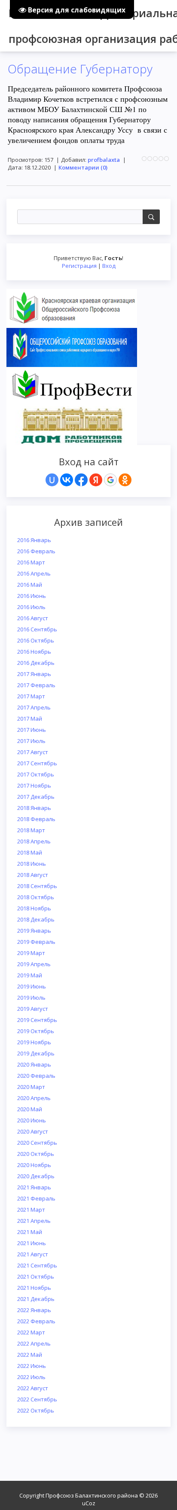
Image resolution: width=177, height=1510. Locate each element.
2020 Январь (34, 1064)
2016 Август (32, 618)
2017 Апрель (34, 707)
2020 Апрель (34, 1098)
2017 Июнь (31, 730)
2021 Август (32, 1254)
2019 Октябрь (35, 1031)
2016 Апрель (34, 573)
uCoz (88, 1503)
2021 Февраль (36, 1198)
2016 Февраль (36, 551)
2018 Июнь (31, 863)
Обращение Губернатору (80, 69)
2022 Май (29, 1354)
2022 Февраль (36, 1321)
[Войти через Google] (110, 479)
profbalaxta (104, 160)
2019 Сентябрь (37, 1020)
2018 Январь (34, 808)
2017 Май (29, 718)
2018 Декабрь (36, 919)
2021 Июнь (31, 1243)
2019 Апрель (34, 964)
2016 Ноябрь (34, 651)
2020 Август (32, 1131)
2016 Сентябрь (37, 629)
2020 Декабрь (36, 1176)
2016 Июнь (31, 596)
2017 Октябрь (35, 774)
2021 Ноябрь (34, 1288)
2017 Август (32, 752)
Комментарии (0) (82, 167)
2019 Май (29, 975)
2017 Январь (34, 674)
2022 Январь (34, 1310)
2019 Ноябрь (34, 1042)
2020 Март (31, 1087)
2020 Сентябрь (37, 1142)
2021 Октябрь (35, 1276)
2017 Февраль (36, 685)
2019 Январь (34, 930)
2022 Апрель (34, 1343)
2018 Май (29, 852)
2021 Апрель (34, 1221)
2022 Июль (31, 1377)
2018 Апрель (34, 841)
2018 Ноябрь (34, 908)
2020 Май (29, 1109)
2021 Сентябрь (37, 1265)
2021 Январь (34, 1187)
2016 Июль (31, 607)
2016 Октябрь (35, 640)
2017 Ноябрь (34, 785)
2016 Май (29, 584)
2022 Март (31, 1332)
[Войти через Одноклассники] (125, 479)
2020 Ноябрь (34, 1165)
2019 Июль (31, 997)
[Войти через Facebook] (81, 479)
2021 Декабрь (36, 1299)
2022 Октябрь (35, 1410)
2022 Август (32, 1388)
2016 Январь (34, 540)
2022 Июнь (31, 1366)
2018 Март (31, 830)
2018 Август (32, 875)
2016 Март (31, 562)
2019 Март (31, 953)
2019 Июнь (31, 986)
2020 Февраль (36, 1075)
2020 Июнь (31, 1120)
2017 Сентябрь (37, 763)
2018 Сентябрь (37, 886)
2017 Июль (31, 741)
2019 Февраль (36, 942)
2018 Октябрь (35, 897)
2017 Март (31, 696)
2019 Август (32, 1009)
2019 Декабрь (36, 1053)
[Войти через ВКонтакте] (66, 479)
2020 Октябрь (35, 1154)
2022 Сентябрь (37, 1399)
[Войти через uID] (52, 479)
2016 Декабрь (36, 663)
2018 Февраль (36, 819)
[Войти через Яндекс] (95, 479)
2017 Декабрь (36, 796)
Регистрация (79, 266)
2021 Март (31, 1209)
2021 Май (29, 1232)
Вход (109, 266)
